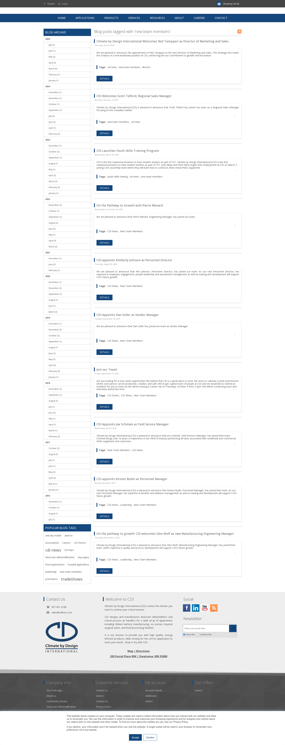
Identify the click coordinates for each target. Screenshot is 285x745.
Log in (65, 3)
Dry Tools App (54, 690)
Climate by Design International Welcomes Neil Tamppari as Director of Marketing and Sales (162, 41)
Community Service (57, 701)
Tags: (102, 67)
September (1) (55, 110)
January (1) (53, 80)
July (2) (52, 45)
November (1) (55, 98)
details (104, 78)
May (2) (52, 56)
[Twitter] (195, 608)
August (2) (53, 400)
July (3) (52, 116)
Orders (149, 701)
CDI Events (113, 395)
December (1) (55, 92)
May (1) (52, 169)
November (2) (55, 205)
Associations (52, 542)
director (146, 67)
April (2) (52, 62)
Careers (66, 542)
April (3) (52, 240)
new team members (129, 67)
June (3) (52, 228)
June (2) (52, 122)
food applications (54, 564)
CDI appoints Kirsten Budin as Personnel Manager (131, 479)
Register (51, 3)
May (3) (52, 472)
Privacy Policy (180, 721)
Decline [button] (150, 737)
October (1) (54, 104)
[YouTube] (204, 608)
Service (100, 695)
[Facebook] (186, 608)
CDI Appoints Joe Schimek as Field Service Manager (132, 424)
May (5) (52, 359)
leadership (51, 571)
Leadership (126, 504)
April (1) (52, 128)
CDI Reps (69, 550)
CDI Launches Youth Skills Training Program (127, 151)
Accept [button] (135, 737)
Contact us (102, 690)
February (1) (54, 74)
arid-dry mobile (53, 535)
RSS (239, 31)
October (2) (54, 151)
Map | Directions (138, 651)
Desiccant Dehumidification (61, 706)
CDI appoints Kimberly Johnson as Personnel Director (134, 260)
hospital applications (78, 564)
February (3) (54, 187)
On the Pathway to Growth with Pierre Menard (129, 205)
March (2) (53, 181)
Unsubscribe (206, 634)
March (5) (53, 68)
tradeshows (71, 579)
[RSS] (214, 608)
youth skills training (117, 176)
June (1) (52, 50)
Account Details (153, 690)
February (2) (54, 133)
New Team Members (131, 231)
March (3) (53, 311)
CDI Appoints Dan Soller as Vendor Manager (127, 315)
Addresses (151, 695)
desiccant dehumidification (60, 557)
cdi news (112, 67)
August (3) (53, 222)
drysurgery (83, 557)
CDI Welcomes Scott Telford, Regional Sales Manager (134, 96)
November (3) (55, 329)
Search (198, 690)
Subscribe (190, 634)
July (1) (52, 406)
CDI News (112, 231)
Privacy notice (103, 706)
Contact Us (102, 701)
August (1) (53, 163)
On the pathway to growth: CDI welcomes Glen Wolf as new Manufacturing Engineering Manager (165, 534)
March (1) (53, 430)
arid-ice (69, 535)
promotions (51, 579)
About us (51, 695)
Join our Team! (106, 369)
